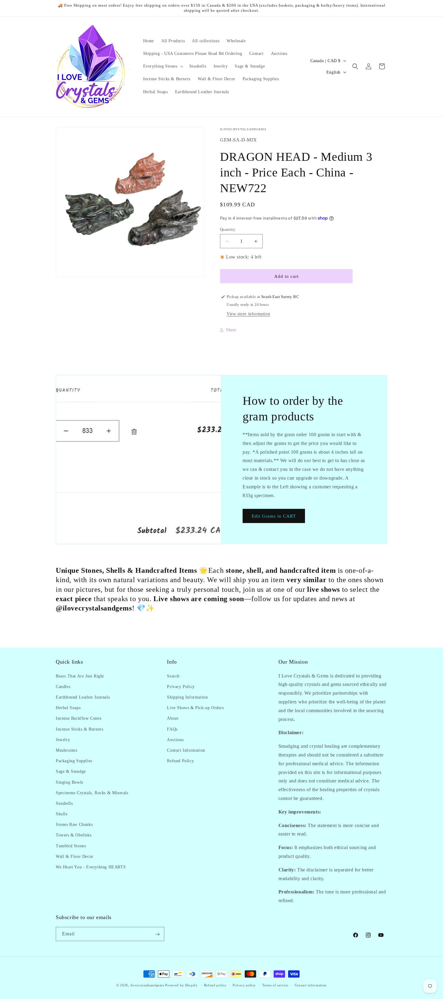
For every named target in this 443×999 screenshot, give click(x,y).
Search (173, 676)
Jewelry (63, 739)
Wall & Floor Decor (74, 856)
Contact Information (186, 750)
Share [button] (231, 330)
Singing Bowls (69, 782)
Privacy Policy (180, 686)
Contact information (311, 985)
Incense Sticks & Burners (79, 729)
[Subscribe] (157, 934)
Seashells (64, 803)
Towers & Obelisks (73, 835)
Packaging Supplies (74, 760)
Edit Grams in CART (274, 516)
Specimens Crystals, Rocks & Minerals (92, 792)
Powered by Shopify (181, 985)
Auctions (175, 739)
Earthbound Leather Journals (83, 697)
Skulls (62, 813)
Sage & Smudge (71, 771)
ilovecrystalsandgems (147, 985)
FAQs (172, 729)
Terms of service (275, 985)
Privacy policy (244, 985)
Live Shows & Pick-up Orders (195, 707)
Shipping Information (187, 697)
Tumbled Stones (71, 845)
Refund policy (215, 985)
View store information (248, 314)
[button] (163, 66)
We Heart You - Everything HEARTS (91, 866)
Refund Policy (180, 760)
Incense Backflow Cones (78, 718)
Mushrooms (66, 750)
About (172, 718)
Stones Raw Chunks (74, 824)
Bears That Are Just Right (80, 676)
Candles (63, 686)
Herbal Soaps (68, 707)
